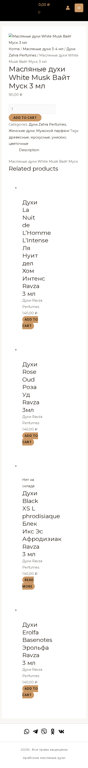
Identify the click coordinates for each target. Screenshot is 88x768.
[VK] (61, 731)
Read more (28, 583)
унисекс (59, 137)
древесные (19, 137)
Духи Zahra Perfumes (47, 124)
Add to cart (25, 118)
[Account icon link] (68, 8)
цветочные (18, 144)
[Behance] (53, 731)
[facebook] (27, 731)
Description (29, 150)
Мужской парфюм (52, 131)
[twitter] (44, 731)
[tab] (49, 150)
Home (14, 49)
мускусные (40, 137)
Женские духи (21, 131)
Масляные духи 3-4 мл (43, 49)
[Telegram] (35, 731)
